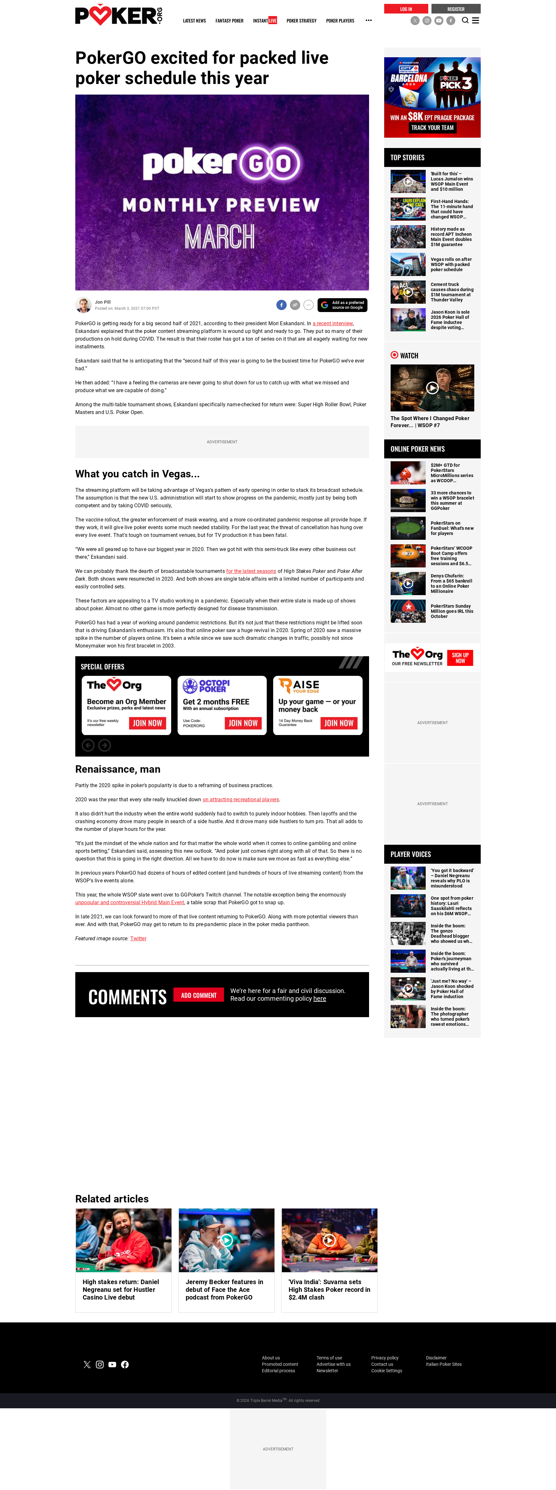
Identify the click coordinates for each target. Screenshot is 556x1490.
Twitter (138, 938)
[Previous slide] (88, 745)
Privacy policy (385, 1357)
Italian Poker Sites (444, 1364)
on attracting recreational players (241, 799)
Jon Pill (103, 302)
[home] (118, 14)
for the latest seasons (251, 571)
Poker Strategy (302, 20)
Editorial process (278, 1370)
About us (271, 1357)
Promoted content (280, 1364)
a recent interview (333, 323)
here (319, 998)
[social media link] (415, 20)
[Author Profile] (83, 305)
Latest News (194, 20)
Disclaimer (436, 1357)
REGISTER (456, 9)
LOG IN (406, 9)
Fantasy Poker (230, 20)
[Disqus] (222, 1104)
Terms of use (329, 1357)
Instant (264, 20)
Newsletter (327, 1370)
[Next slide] (104, 745)
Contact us (382, 1364)
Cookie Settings (386, 1370)
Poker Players (340, 20)
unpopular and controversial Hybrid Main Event (129, 902)
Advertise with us (334, 1364)
